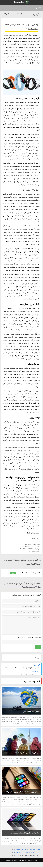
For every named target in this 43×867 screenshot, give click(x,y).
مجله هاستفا (36, 672)
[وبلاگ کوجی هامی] (21, 2)
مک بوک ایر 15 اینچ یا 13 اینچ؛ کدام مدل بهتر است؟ (24, 833)
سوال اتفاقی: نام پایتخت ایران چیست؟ (29, 637)
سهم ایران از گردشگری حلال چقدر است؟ (27, 753)
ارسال (38, 647)
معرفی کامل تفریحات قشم (31, 711)
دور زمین (37, 665)
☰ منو (38, 7)
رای (13, 573)
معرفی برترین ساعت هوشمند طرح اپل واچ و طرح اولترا (22, 792)
